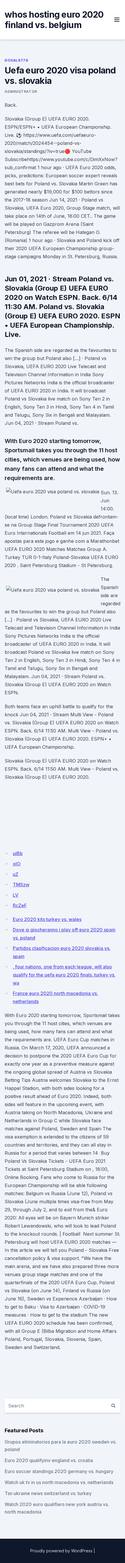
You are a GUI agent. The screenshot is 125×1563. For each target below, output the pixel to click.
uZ (15, 874)
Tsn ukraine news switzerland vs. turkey (48, 1493)
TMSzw (21, 884)
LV (15, 895)
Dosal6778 (16, 60)
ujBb (18, 853)
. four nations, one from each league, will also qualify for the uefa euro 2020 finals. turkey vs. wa (64, 975)
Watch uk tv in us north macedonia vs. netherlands (59, 1482)
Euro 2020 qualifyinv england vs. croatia (49, 1460)
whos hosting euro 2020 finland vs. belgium (54, 19)
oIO (17, 864)
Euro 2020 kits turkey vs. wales (47, 919)
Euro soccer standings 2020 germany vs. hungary (59, 1471)
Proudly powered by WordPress (61, 1550)
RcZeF (20, 905)
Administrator (21, 91)
